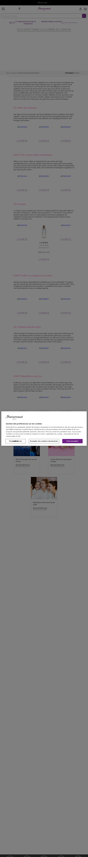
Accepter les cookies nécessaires (44, 441)
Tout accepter (72, 441)
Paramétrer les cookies (15, 441)
